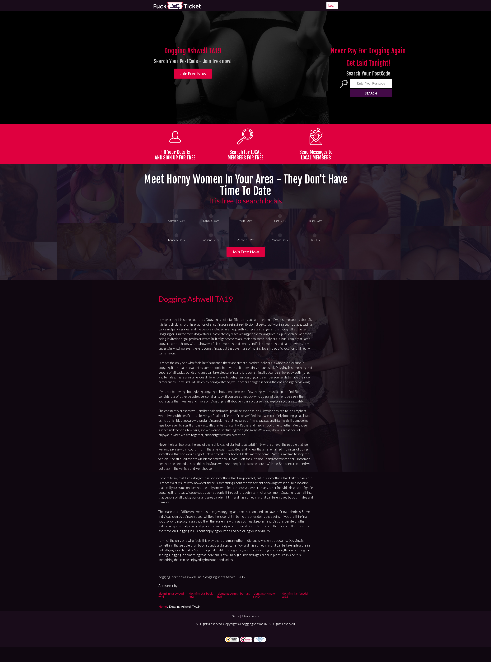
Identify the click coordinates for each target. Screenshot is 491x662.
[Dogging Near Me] (177, 5)
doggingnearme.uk (254, 624)
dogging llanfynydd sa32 (295, 594)
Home (162, 606)
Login (332, 5)
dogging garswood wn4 (171, 594)
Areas (255, 616)
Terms (235, 616)
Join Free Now (193, 73)
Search (371, 93)
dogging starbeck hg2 (201, 594)
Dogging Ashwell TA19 (195, 298)
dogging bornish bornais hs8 (233, 594)
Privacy (245, 616)
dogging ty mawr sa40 (264, 594)
